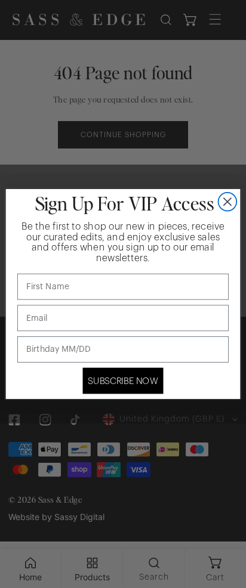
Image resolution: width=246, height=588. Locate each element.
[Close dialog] (228, 202)
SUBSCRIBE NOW (123, 380)
